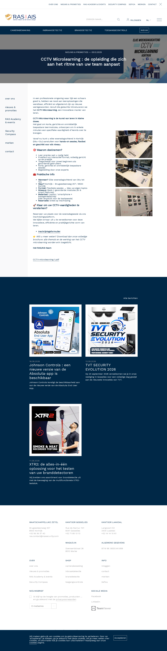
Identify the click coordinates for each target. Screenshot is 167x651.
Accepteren (120, 638)
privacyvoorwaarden (66, 599)
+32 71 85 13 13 (72, 533)
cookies (33, 642)
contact (152, 4)
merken (141, 4)
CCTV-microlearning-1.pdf (46, 259)
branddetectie (72, 576)
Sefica (132, 4)
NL (148, 20)
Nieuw (144, 30)
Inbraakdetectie (52, 30)
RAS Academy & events (94, 4)
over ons (53, 4)
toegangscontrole (74, 582)
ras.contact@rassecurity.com (44, 536)
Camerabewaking (20, 30)
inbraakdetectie (73, 571)
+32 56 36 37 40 (37, 533)
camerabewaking (74, 566)
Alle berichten (130, 298)
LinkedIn (95, 601)
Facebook (96, 596)
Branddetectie (83, 30)
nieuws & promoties (71, 4)
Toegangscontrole (116, 30)
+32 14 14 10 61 (109, 533)
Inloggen (135, 20)
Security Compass (117, 4)
